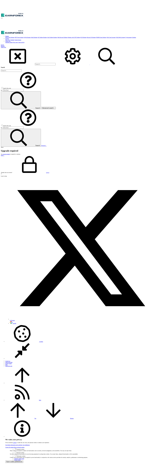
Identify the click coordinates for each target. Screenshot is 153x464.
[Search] (73, 64)
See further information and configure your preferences (17, 445)
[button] (28, 88)
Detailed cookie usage (19, 458)
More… (2, 155)
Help (6, 364)
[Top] (22, 383)
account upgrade (6, 154)
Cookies (41, 341)
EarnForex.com (8, 366)
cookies (14, 442)
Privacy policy (8, 363)
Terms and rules (8, 362)
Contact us (7, 361)
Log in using (4, 176)
